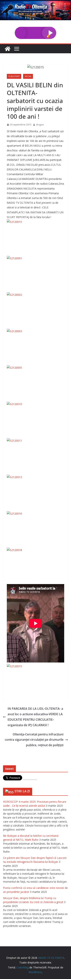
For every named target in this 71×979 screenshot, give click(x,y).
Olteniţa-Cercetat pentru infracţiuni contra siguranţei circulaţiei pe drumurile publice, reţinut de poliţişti (34, 739)
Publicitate (14, 76)
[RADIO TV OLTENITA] (35, 3)
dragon (40, 124)
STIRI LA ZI (22, 791)
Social (28, 76)
